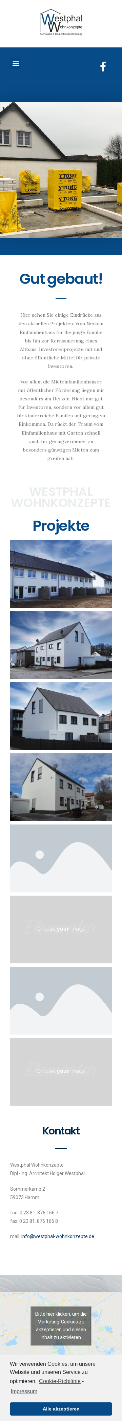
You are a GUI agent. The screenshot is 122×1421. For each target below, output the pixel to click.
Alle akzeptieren (61, 1409)
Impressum (24, 1391)
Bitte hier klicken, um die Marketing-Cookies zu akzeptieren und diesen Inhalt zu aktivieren (61, 1325)
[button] (15, 63)
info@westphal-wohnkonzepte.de (57, 1236)
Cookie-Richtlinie (60, 1381)
